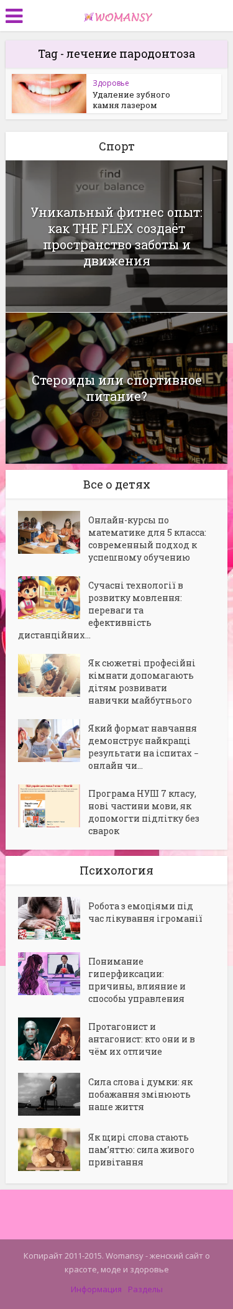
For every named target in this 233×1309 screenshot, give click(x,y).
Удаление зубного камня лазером (131, 100)
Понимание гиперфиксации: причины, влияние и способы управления (137, 979)
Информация (96, 1289)
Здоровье (111, 83)
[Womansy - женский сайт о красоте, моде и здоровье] (117, 14)
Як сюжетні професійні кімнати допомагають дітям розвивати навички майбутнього (142, 681)
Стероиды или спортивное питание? (117, 388)
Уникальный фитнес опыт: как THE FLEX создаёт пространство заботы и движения (116, 236)
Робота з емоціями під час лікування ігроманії (145, 912)
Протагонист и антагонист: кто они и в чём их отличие (141, 1039)
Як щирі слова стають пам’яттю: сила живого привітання (141, 1149)
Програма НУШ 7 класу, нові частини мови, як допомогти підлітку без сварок (143, 812)
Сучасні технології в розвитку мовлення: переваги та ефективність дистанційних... (100, 610)
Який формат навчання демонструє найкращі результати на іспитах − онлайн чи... (143, 746)
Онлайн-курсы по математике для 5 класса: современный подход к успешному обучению (147, 538)
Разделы (145, 1289)
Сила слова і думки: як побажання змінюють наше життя (140, 1094)
